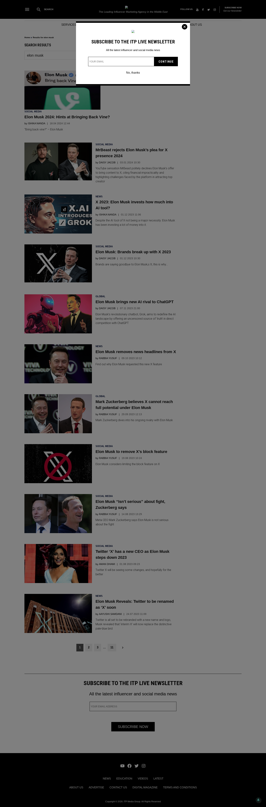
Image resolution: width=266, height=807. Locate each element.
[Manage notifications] (258, 800)
